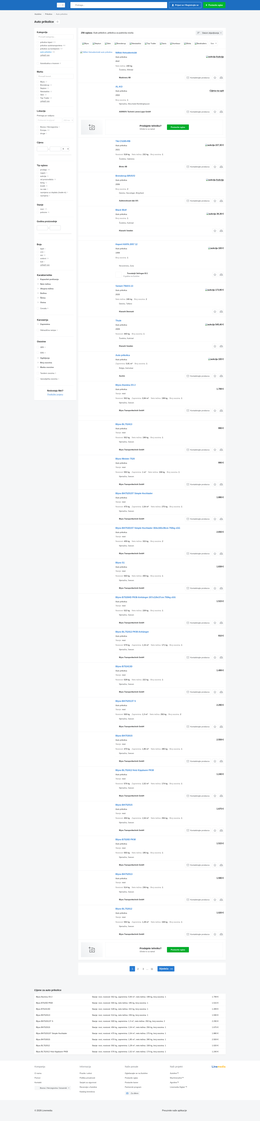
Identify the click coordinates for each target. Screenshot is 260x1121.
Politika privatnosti (87, 1078)
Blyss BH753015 (124, 736)
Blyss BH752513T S (126, 701)
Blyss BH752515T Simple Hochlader (134, 493)
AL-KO (119, 87)
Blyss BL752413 (124, 424)
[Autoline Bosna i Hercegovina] (44, 5)
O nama (38, 1073)
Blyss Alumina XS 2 (126, 385)
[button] (214, 77)
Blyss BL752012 (124, 909)
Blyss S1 (120, 563)
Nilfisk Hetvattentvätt (126, 53)
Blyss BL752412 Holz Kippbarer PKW (135, 770)
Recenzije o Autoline (88, 1087)
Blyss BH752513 (124, 874)
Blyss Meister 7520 (125, 459)
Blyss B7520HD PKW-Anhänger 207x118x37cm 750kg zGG (146, 597)
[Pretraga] (73, 5)
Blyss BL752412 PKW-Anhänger (132, 632)
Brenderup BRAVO (125, 176)
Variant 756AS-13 (124, 286)
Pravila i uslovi (86, 1073)
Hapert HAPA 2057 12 (126, 244)
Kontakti (38, 1082)
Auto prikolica (123, 355)
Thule (118, 320)
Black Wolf (121, 210)
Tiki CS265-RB (123, 141)
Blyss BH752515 (124, 805)
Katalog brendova (87, 1092)
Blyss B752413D (124, 666)
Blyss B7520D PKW (126, 839)
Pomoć (37, 1078)
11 (152, 969)
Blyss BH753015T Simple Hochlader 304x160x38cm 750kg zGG (148, 528)
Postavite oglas (178, 127)
